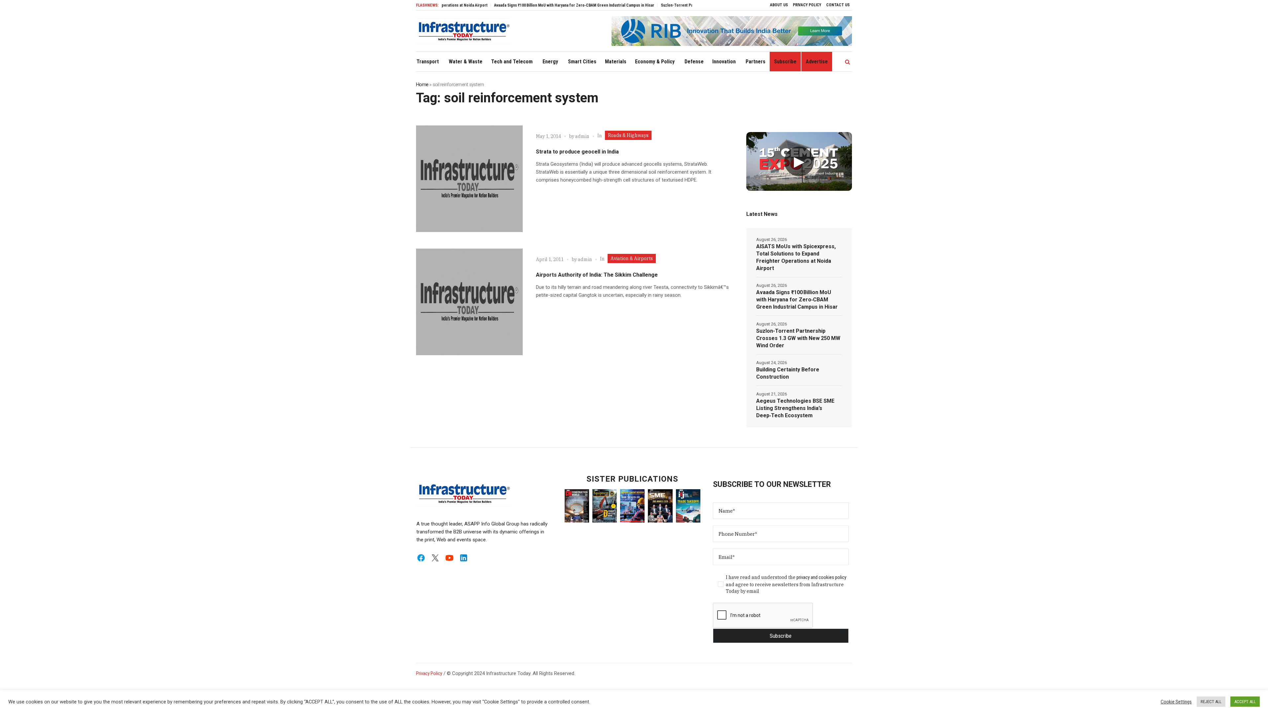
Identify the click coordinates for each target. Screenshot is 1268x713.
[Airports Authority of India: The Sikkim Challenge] (469, 302)
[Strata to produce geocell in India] (469, 178)
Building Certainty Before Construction (787, 373)
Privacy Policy (429, 673)
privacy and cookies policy (821, 577)
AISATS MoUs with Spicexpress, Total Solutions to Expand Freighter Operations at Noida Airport (796, 257)
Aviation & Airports (632, 258)
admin (582, 136)
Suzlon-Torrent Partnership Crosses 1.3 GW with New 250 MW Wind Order (798, 338)
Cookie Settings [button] (1176, 702)
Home (422, 84)
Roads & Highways (628, 135)
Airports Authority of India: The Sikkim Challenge (597, 275)
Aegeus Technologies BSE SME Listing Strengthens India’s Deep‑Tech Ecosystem (795, 408)
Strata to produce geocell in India (577, 152)
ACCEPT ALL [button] (1245, 701)
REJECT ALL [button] (1211, 701)
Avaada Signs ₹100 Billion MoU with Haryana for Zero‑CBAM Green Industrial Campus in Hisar (544, 5)
